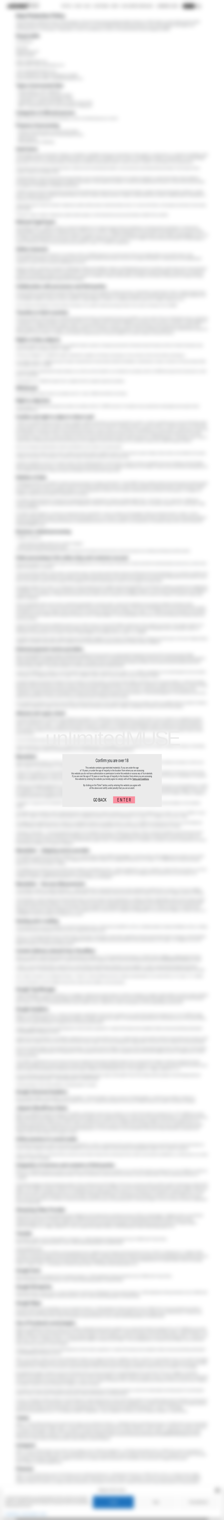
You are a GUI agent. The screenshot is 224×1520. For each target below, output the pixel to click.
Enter (124, 799)
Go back (99, 799)
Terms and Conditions (140, 778)
